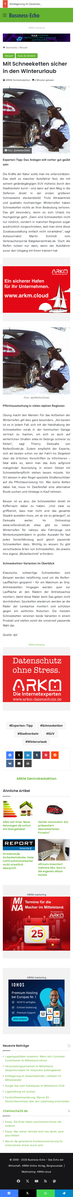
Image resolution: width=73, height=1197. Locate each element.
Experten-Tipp (22, 725)
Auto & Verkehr (27, 55)
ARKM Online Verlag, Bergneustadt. (42, 1165)
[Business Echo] (24, 15)
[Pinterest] (46, 755)
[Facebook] (10, 755)
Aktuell (23, 47)
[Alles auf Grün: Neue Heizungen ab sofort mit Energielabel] (19, 809)
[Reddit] (55, 755)
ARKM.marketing (36, 27)
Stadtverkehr (29, 733)
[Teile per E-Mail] (19, 763)
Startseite (11, 47)
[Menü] (5, 16)
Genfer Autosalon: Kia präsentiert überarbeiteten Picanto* (53, 827)
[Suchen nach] (68, 16)
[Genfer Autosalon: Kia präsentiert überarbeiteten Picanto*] (54, 809)
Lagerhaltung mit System (20, 1091)
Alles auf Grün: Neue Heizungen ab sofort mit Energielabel (17, 825)
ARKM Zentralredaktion (18, 80)
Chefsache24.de (15, 1111)
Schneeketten (52, 725)
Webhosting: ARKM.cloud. (37, 1171)
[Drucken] (28, 763)
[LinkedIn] (28, 755)
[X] (19, 755)
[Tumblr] (37, 755)
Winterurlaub (37, 742)
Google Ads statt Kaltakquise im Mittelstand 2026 (35, 1085)
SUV (51, 733)
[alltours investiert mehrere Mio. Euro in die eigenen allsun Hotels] (54, 850)
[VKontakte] (10, 763)
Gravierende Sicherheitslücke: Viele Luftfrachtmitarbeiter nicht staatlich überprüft (18, 861)
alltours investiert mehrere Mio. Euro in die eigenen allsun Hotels (52, 869)
